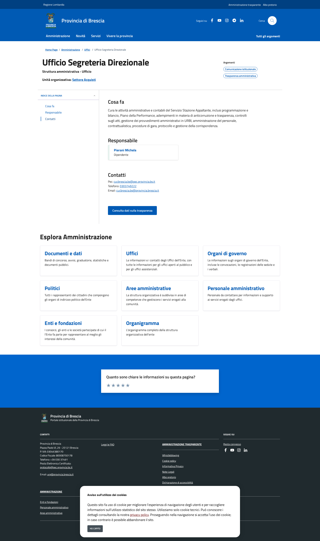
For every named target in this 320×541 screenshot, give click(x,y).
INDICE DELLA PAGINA (51, 95)
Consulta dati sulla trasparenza (132, 210)
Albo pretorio (270, 5)
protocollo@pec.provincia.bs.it (56, 467)
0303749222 (128, 186)
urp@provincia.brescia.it (60, 474)
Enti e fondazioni (49, 502)
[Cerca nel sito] (272, 20)
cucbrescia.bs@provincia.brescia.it (137, 190)
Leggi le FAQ (107, 445)
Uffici (87, 50)
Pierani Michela (125, 150)
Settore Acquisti (84, 79)
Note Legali (168, 472)
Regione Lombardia (53, 4)
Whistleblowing (170, 455)
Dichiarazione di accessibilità (177, 483)
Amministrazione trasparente (245, 5)
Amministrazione (70, 50)
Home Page (51, 50)
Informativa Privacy (173, 466)
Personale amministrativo (54, 507)
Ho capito (95, 528)
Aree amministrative (51, 513)
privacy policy (139, 514)
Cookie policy (169, 461)
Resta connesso (232, 444)
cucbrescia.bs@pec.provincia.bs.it (134, 181)
